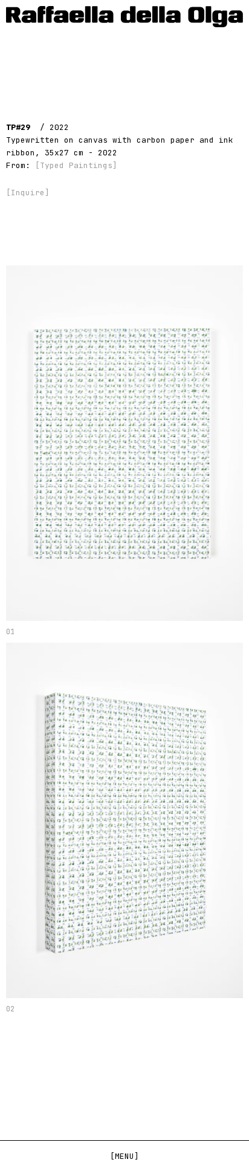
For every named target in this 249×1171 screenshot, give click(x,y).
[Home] (124, 16)
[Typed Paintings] (76, 165)
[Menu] (124, 1156)
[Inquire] (28, 192)
